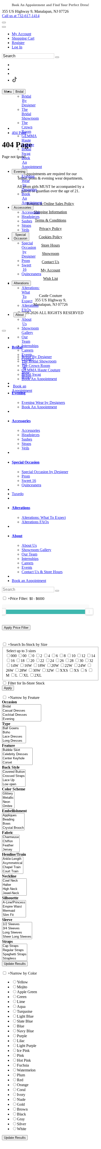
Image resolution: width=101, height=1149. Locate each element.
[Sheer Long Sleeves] (17, 937)
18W (41, 665)
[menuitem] (55, 34)
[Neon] (8, 802)
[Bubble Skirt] (17, 750)
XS (76, 670)
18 (23, 661)
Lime (21, 1002)
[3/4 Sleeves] (17, 928)
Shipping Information (50, 212)
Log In (17, 47)
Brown (22, 1109)
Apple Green (27, 992)
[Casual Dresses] (21, 711)
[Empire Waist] (14, 907)
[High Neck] (14, 889)
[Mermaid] (14, 911)
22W (68, 665)
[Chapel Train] (12, 867)
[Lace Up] (13, 780)
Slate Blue (25, 1021)
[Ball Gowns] (14, 728)
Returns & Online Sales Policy (50, 204)
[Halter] (14, 885)
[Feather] (10, 845)
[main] (50, 149)
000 (14, 656)
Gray (21, 1119)
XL (25, 675)
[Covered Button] (13, 772)
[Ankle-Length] (12, 859)
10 (74, 656)
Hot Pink (24, 1060)
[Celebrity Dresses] (17, 754)
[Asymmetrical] (12, 863)
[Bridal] (21, 707)
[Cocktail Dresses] (21, 715)
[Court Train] (12, 871)
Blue (20, 1026)
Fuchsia (23, 1065)
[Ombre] (8, 806)
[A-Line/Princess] (14, 902)
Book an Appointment (29, 581)
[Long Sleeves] (17, 933)
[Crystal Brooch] (13, 828)
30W (36, 670)
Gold (21, 1104)
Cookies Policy (50, 237)
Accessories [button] (21, 421)
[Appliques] (13, 815)
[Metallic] (8, 798)
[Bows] (13, 824)
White (21, 1129)
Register (18, 43)
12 (83, 656)
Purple (22, 1036)
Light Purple (26, 1046)
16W (28, 665)
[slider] (89, 611)
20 (32, 661)
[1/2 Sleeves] (17, 924)
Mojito (22, 987)
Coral (21, 1090)
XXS (64, 670)
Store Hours (50, 245)
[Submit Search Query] (57, 591)
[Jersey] (10, 850)
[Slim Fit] (14, 915)
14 (93, 656)
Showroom (50, 253)
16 (13, 661)
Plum (21, 1075)
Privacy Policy (50, 229)
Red (20, 1080)
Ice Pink (23, 1050)
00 (24, 656)
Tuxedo (18, 494)
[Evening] (21, 719)
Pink (20, 1055)
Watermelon (26, 1070)
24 (52, 661)
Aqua (21, 1006)
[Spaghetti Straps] (14, 954)
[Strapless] (14, 958)
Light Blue (25, 1016)
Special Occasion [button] (25, 462)
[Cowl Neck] (14, 881)
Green (21, 997)
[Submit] (57, 57)
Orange (22, 1085)
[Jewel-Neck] (14, 893)
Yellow (22, 982)
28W (23, 670)
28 (72, 661)
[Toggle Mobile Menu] (4, 330)
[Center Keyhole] (17, 758)
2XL (38, 675)
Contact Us (50, 262)
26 (62, 661)
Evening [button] (18, 393)
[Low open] (13, 784)
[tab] (55, 347)
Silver (21, 1124)
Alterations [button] (21, 508)
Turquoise (24, 1011)
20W (55, 665)
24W (82, 665)
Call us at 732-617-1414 (20, 16)
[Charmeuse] (10, 837)
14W (14, 665)
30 (81, 661)
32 (91, 661)
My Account (21, 34)
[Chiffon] (10, 841)
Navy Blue (25, 1031)
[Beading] (13, 820)
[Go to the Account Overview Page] (4, 27)
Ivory (21, 1094)
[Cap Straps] (14, 946)
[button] (19, 91)
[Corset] (17, 763)
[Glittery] (8, 794)
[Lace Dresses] (14, 737)
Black (21, 1114)
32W (50, 670)
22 (42, 661)
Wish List (50, 278)
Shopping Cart (23, 38)
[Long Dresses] (14, 741)
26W (9, 670)
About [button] (17, 536)
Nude (21, 1099)
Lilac (21, 1041)
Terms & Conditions (50, 220)
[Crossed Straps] (13, 776)
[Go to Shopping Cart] (4, 22)
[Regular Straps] (14, 950)
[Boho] (14, 732)
